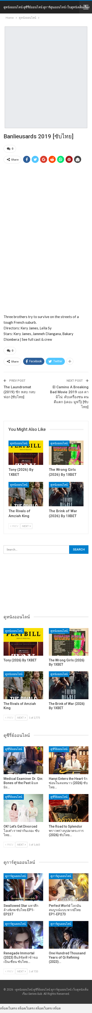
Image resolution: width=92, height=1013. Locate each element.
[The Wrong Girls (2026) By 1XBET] (66, 453)
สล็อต (57, 1008)
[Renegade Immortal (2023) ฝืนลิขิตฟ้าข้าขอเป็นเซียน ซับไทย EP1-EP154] (23, 935)
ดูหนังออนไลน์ (18, 443)
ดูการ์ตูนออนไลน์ (15, 876)
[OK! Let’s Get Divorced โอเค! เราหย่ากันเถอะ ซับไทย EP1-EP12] (23, 808)
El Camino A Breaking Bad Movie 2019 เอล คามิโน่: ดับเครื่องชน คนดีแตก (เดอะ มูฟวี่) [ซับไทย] (69, 397)
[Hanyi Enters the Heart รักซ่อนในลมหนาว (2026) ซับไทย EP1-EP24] (68, 760)
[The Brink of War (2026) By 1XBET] (66, 494)
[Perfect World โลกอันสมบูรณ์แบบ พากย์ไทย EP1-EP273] (68, 887)
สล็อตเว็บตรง (8, 1008)
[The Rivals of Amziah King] (25, 494)
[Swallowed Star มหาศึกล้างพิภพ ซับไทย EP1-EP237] (23, 887)
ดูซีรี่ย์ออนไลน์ (13, 749)
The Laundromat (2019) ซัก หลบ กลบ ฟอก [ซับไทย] (19, 392)
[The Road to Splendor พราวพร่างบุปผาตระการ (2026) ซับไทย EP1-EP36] (68, 808)
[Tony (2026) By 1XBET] (25, 453)
